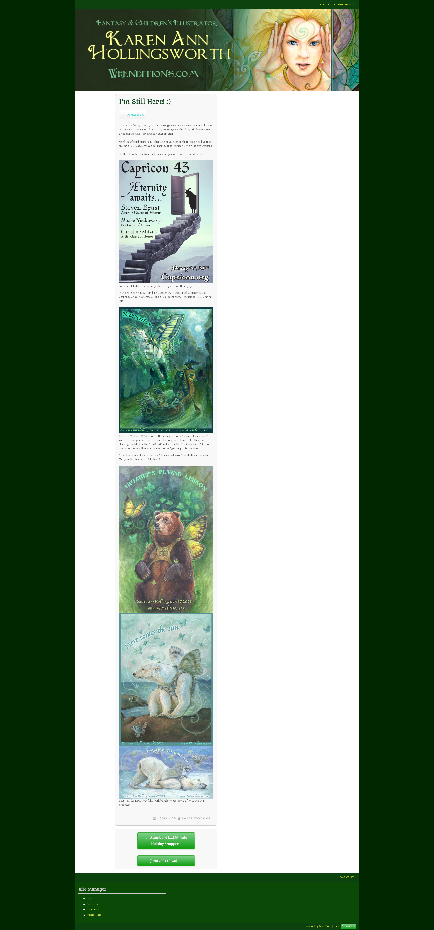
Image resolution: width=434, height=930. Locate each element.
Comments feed (94, 909)
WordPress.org (94, 915)
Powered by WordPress (318, 926)
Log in (90, 898)
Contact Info (335, 4)
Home (323, 4)
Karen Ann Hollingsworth (195, 818)
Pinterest (350, 4)
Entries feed (92, 904)
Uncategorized (135, 114)
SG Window (348, 926)
